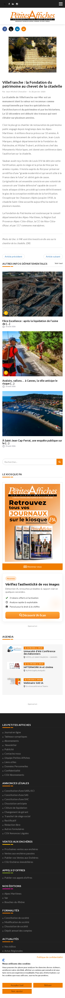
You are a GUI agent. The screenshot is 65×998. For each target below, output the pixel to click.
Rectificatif (10, 820)
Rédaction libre (12, 824)
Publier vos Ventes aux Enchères (21, 857)
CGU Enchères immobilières (18, 861)
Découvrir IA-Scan (34, 615)
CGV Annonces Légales (16, 833)
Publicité (9, 749)
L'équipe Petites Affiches (17, 757)
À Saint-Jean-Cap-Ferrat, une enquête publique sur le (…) (32, 442)
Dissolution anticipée (15, 803)
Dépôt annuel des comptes (18, 930)
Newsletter (11, 745)
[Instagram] (17, 4)
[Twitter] (4, 4)
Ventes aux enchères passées (19, 853)
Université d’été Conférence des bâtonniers (39, 652)
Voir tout (59, 263)
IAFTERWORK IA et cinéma (38, 667)
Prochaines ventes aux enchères (21, 849)
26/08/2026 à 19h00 (34, 648)
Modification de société (16, 922)
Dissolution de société (16, 926)
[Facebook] (9, 4)
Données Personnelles (16, 766)
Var (6, 897)
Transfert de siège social (17, 816)
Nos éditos (10, 946)
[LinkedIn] (13, 4)
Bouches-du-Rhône (14, 902)
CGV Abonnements (14, 774)
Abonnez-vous (34, 566)
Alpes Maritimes (12, 893)
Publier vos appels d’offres (18, 877)
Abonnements (11, 740)
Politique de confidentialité (50, 957)
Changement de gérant (16, 812)
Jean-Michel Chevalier (16, 92)
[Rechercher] (59, 462)
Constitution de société (16, 917)
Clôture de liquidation (15, 807)
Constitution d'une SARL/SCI (19, 790)
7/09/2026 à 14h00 (33, 679)
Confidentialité (12, 770)
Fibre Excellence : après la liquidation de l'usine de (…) (30, 322)
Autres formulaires (14, 829)
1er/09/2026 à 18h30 (34, 664)
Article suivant (53, 256)
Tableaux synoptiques (15, 736)
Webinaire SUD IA (33, 683)
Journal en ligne (12, 732)
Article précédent (13, 256)
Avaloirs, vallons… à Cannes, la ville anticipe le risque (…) (29, 382)
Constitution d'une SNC (16, 799)
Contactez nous (12, 753)
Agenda (7, 636)
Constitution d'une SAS (16, 795)
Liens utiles (10, 762)
